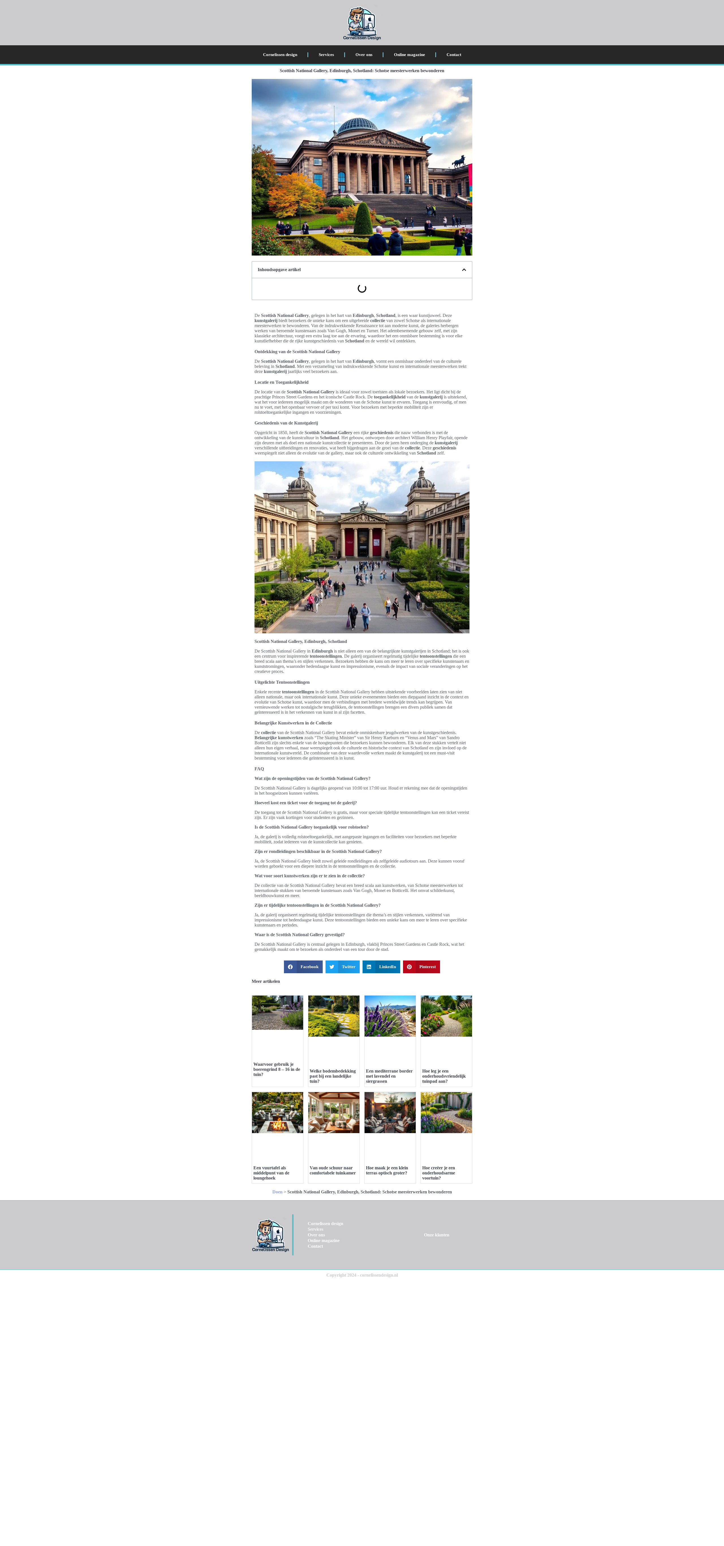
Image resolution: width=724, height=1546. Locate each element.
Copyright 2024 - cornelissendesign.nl (362, 1275)
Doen (277, 1191)
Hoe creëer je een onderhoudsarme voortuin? (438, 1172)
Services (326, 54)
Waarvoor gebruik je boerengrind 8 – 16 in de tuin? (276, 1069)
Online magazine (409, 54)
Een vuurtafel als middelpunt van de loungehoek (271, 1172)
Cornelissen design (280, 54)
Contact (454, 54)
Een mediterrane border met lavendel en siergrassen (389, 1076)
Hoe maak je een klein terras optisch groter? (387, 1170)
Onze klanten (436, 1234)
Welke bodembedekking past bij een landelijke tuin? (333, 1076)
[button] (464, 269)
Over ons (363, 54)
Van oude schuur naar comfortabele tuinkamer (333, 1170)
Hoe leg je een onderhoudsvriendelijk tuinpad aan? (444, 1076)
